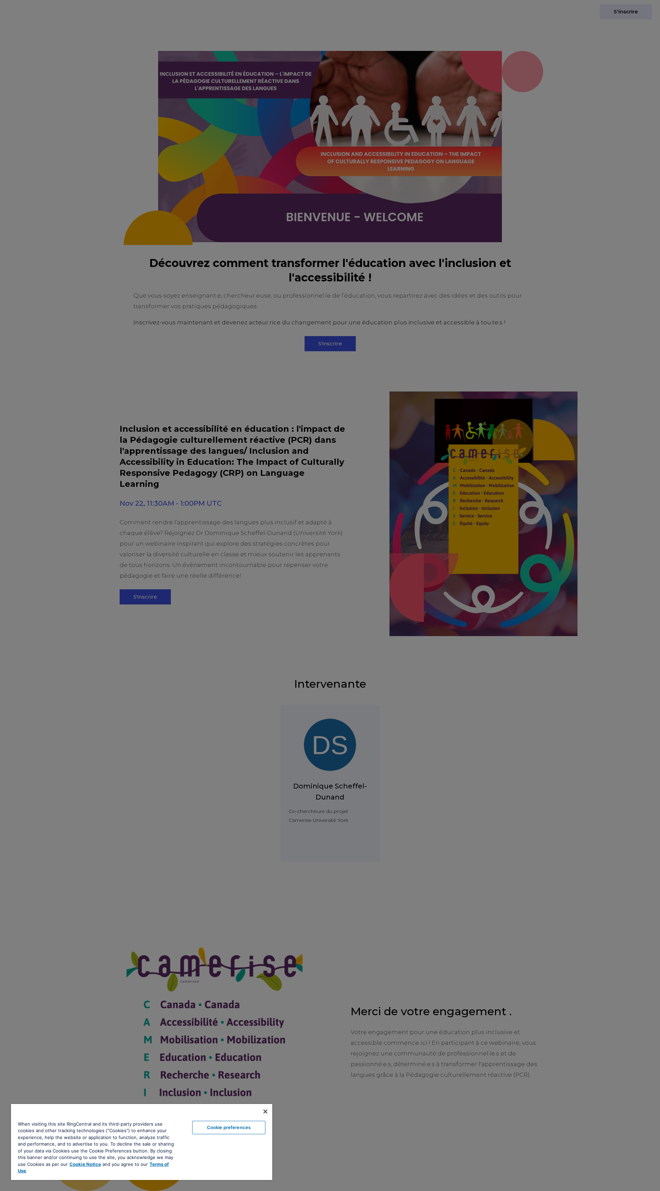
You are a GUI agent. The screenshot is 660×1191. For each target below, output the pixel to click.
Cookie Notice (85, 1164)
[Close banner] (265, 1111)
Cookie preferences (229, 1127)
